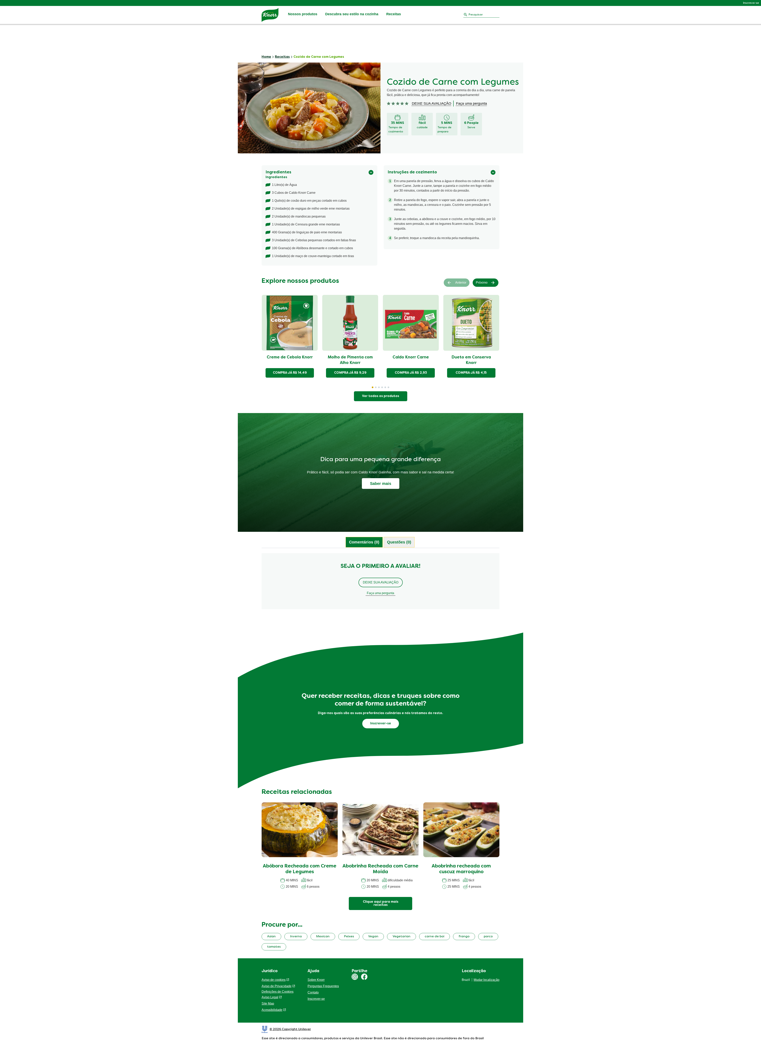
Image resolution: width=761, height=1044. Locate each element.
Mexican (323, 936)
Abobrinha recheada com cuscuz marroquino (461, 869)
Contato (313, 992)
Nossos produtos (302, 14)
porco (488, 936)
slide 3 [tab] (379, 387)
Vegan (373, 936)
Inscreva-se (751, 3)
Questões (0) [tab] (399, 542)
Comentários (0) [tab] (364, 542)
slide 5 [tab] (385, 387)
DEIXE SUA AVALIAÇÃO (380, 582)
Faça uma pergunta (380, 593)
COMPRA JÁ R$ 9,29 (350, 372)
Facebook (364, 977)
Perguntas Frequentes (323, 986)
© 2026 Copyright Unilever (290, 1029)
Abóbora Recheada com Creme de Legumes (299, 869)
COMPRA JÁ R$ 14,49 (290, 372)
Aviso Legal (270, 997)
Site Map (268, 1003)
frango (464, 936)
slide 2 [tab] (376, 387)
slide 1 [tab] (372, 387)
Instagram (355, 977)
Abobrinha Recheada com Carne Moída (380, 869)
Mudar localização (486, 979)
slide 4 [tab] (382, 387)
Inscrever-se (316, 998)
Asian (271, 936)
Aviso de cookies (274, 979)
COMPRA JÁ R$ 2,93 (411, 372)
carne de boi (434, 936)
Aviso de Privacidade (277, 986)
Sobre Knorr (316, 979)
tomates (274, 946)
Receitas (393, 14)
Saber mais (380, 483)
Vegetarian (401, 936)
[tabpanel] (380, 583)
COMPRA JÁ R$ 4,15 (471, 372)
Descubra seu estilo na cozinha (351, 14)
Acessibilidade (272, 1010)
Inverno (296, 936)
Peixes (349, 936)
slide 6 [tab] (388, 387)
